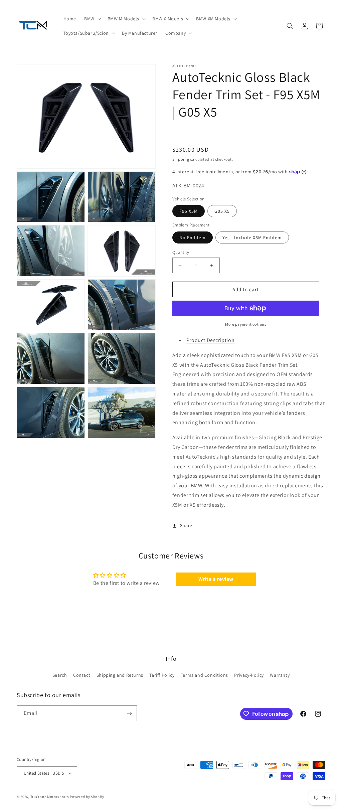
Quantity (180, 252)
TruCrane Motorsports (49, 796)
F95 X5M (188, 211)
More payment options (245, 324)
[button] (92, 19)
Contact (81, 675)
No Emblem (192, 237)
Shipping (180, 159)
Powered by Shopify (87, 796)
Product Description (210, 340)
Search (59, 675)
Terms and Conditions (204, 675)
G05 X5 (222, 211)
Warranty (280, 675)
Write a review (215, 579)
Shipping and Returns (120, 675)
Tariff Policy (161, 675)
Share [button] (186, 525)
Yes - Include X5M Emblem (252, 237)
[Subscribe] (129, 713)
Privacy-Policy (249, 675)
